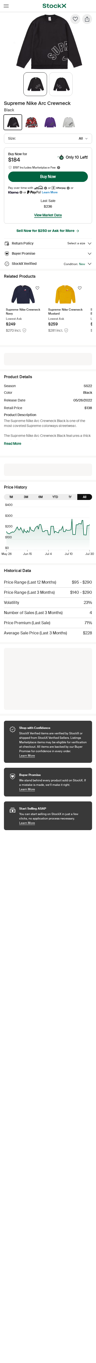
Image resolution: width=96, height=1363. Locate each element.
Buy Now (48, 176)
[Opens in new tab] (46, 188)
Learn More (50, 192)
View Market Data (48, 215)
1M (11, 497)
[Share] (87, 19)
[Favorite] (75, 19)
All (84, 497)
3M (26, 497)
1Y (70, 497)
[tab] (35, 84)
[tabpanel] (47, 41)
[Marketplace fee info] (59, 168)
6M (40, 497)
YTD (55, 497)
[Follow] (37, 288)
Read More (12, 443)
